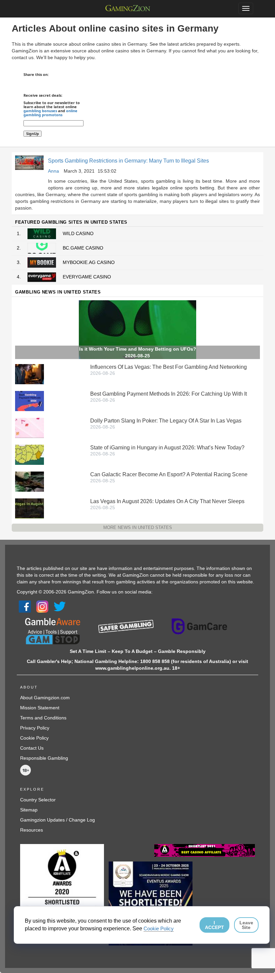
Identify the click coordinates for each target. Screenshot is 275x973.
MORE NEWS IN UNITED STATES (137, 527)
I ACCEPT (214, 925)
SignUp (32, 133)
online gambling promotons (50, 112)
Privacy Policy (34, 728)
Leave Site (246, 925)
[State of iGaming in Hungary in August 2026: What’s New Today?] (29, 454)
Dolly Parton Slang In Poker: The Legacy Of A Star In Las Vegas (165, 421)
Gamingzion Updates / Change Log (57, 820)
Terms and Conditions (43, 717)
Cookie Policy (34, 738)
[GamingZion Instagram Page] (42, 606)
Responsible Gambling (44, 758)
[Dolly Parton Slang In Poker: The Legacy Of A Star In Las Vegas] (29, 427)
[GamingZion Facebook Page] (25, 606)
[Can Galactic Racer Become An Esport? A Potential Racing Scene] (29, 481)
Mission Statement (39, 707)
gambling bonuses (40, 110)
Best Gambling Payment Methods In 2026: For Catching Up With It (168, 394)
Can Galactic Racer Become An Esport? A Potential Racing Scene (169, 474)
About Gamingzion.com (45, 697)
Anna (53, 171)
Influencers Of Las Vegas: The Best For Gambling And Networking (168, 367)
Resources (31, 830)
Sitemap (29, 809)
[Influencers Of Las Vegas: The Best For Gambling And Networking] (29, 373)
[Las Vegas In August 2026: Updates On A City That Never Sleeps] (29, 508)
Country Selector (38, 799)
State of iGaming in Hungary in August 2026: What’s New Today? (167, 447)
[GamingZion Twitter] (60, 606)
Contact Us (32, 748)
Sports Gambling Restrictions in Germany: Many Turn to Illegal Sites (128, 161)
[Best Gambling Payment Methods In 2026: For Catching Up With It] (29, 400)
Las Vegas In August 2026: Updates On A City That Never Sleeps (167, 501)
